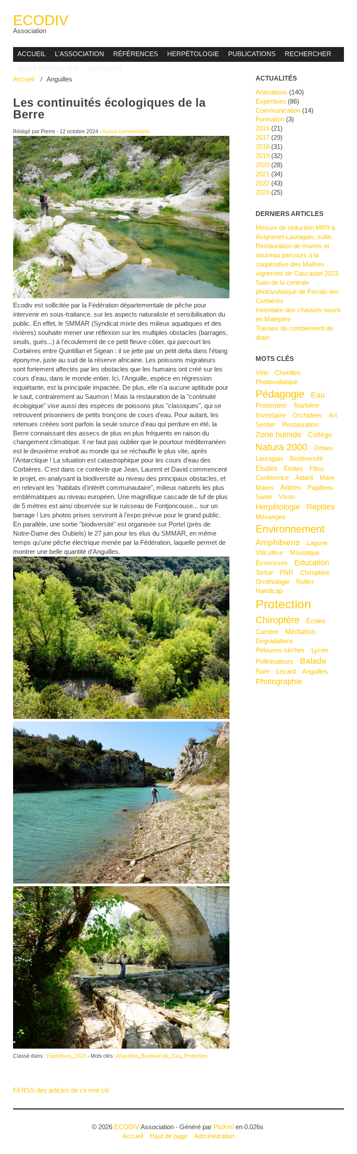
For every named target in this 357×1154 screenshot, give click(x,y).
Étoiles (293, 468)
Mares (265, 487)
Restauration (300, 424)
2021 (262, 174)
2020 (262, 165)
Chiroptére (315, 572)
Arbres (290, 487)
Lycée (319, 650)
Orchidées (307, 415)
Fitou (316, 468)
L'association (79, 53)
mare (327, 477)
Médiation (300, 631)
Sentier (266, 424)
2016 (262, 128)
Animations (271, 92)
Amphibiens (278, 542)
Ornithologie (273, 581)
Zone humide (278, 434)
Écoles (316, 620)
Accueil (31, 53)
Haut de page (169, 1136)
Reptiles (320, 507)
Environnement (290, 529)
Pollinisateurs (274, 661)
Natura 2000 (281, 447)
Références (135, 53)
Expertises (59, 1056)
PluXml (223, 1126)
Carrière (267, 631)
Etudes (266, 468)
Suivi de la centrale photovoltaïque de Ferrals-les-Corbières (298, 291)
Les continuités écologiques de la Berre (109, 108)
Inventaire (271, 415)
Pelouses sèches (280, 650)
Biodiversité (155, 1056)
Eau (176, 1056)
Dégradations (274, 640)
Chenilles (288, 372)
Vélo (262, 372)
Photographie (279, 681)
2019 (262, 155)
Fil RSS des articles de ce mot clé (61, 1090)
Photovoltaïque (277, 381)
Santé (264, 496)
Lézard (286, 671)
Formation (270, 119)
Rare (262, 671)
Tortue (264, 572)
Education (311, 562)
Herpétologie (193, 53)
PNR (286, 572)
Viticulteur (269, 552)
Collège (320, 435)
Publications (252, 53)
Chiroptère (278, 619)
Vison (287, 496)
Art (333, 415)
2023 (80, 1056)
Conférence (272, 477)
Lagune (316, 543)
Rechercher (308, 53)
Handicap (269, 590)
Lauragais (269, 458)
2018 (262, 146)
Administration (214, 1136)
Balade (313, 660)
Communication (278, 110)
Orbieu (323, 448)
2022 (262, 183)
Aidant (304, 477)
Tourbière (306, 405)
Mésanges (271, 516)
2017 (262, 137)
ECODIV (40, 20)
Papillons (320, 487)
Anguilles (127, 1056)
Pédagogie (280, 394)
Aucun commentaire (126, 131)
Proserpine (271, 405)
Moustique (305, 552)
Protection (196, 1056)
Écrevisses (272, 563)
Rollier (305, 581)
